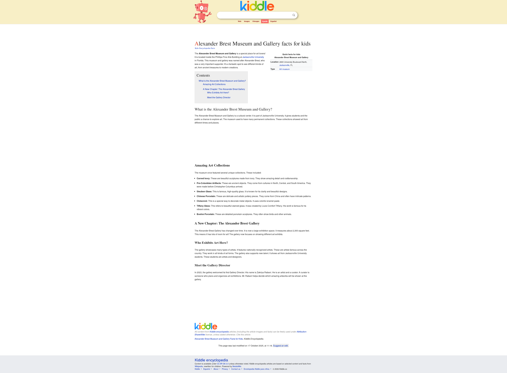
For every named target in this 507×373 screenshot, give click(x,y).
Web (239, 21)
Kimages (256, 21)
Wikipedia (199, 366)
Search (294, 15)
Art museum (284, 69)
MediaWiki (237, 366)
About (215, 369)
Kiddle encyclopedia (219, 331)
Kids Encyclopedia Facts (205, 48)
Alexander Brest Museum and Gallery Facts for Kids (219, 338)
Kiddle (197, 369)
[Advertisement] (253, 31)
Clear (288, 15)
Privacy (225, 369)
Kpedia (264, 21)
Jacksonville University (253, 56)
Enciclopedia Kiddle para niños (256, 369)
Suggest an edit (280, 345)
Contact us (235, 369)
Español (273, 21)
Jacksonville (284, 65)
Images (247, 21)
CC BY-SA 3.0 (223, 363)
